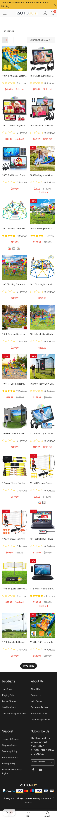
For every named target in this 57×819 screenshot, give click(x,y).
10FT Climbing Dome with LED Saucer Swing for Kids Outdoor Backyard (14, 334)
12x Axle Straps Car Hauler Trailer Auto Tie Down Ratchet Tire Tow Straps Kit (14, 483)
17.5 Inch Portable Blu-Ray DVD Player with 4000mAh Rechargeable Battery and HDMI (42, 588)
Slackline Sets (9, 707)
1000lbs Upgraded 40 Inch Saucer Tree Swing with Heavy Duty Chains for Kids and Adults (42, 175)
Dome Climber (9, 701)
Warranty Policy (9, 751)
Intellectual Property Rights (12, 771)
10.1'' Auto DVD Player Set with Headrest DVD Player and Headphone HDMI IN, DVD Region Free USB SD (42, 76)
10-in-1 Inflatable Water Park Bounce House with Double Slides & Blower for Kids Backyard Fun (14, 76)
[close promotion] (54, 4)
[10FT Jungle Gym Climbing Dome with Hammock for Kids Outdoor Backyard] (42, 317)
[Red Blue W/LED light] (18, 248)
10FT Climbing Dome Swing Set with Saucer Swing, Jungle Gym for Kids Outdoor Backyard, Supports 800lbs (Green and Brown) (42, 228)
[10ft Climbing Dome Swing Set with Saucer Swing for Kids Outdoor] (14, 211)
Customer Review (39, 707)
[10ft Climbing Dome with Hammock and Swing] (42, 267)
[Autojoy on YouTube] (40, 770)
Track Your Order (39, 713)
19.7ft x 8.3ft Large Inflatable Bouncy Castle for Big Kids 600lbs (42, 642)
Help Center (36, 701)
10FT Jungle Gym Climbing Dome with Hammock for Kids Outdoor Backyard (42, 334)
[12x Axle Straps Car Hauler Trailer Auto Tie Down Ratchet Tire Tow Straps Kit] (14, 466)
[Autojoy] (27, 13)
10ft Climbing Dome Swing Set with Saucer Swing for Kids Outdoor (14, 228)
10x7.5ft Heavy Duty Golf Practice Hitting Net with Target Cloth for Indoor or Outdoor (42, 384)
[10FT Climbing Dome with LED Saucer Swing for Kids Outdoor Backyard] (14, 317)
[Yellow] (39, 502)
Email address (38, 762)
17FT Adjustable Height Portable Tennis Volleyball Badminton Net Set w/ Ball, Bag (14, 642)
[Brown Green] (13, 248)
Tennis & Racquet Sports (14, 713)
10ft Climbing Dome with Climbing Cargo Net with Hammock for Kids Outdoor (14, 284)
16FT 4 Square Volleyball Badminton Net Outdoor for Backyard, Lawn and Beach (14, 588)
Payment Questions (40, 719)
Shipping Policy (9, 745)
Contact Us (36, 695)
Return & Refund (10, 757)
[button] (51, 762)
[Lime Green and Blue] (9, 248)
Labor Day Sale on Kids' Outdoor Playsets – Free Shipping (25, 4)
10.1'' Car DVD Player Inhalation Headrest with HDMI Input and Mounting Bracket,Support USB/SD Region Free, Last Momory (14, 125)
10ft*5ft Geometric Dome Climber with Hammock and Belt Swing (14, 384)
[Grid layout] (5, 40)
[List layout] (11, 40)
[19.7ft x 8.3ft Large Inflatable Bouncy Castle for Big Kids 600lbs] (42, 625)
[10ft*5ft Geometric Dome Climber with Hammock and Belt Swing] (14, 366)
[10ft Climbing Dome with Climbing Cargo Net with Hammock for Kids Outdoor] (14, 267)
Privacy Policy (8, 763)
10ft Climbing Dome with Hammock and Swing (42, 284)
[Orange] (43, 502)
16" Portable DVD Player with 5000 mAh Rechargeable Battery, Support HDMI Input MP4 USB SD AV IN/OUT (42, 539)
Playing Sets (8, 695)
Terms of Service (10, 739)
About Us (35, 689)
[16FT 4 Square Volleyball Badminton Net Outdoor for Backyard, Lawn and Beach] (14, 571)
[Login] (45, 13)
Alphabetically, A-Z (40, 39)
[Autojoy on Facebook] (33, 770)
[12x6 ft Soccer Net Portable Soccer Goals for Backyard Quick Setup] (14, 522)
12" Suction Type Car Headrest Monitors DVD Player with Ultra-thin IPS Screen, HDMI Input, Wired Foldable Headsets (42, 433)
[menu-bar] (6, 13)
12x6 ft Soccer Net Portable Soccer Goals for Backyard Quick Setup (14, 539)
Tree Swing (7, 689)
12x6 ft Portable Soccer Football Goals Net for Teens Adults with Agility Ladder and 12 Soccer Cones (42, 483)
